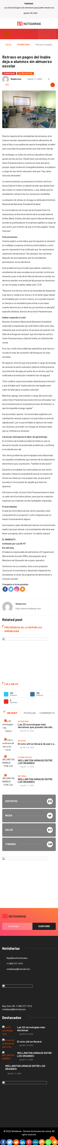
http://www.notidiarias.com (28, 608)
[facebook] (42, 34)
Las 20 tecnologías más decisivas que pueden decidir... (36, 726)
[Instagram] (16, 589)
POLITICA (22, 741)
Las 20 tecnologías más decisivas (31, 1029)
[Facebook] (5, 589)
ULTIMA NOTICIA (25, 73)
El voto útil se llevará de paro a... (37, 743)
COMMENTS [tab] (47, 713)
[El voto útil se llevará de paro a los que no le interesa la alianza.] (8, 1043)
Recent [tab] (12, 713)
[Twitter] (47, 34)
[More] (22, 589)
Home (8, 44)
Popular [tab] (30, 713)
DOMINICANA (23, 44)
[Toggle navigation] (7, 34)
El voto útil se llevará (29, 1041)
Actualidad (23, 721)
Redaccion (16, 79)
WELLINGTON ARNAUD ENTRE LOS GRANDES (35, 762)
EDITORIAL (22, 776)
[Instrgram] (52, 34)
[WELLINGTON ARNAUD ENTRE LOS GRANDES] (8, 1056)
